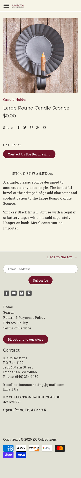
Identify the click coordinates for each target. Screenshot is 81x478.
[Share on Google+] (38, 127)
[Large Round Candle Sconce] (40, 55)
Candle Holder (15, 99)
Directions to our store (25, 339)
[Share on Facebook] (18, 127)
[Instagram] (21, 293)
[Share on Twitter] (25, 127)
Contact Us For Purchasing (29, 154)
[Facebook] (6, 293)
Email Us (10, 389)
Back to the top (60, 257)
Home (8, 307)
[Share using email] (44, 127)
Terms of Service (17, 328)
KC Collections (45, 439)
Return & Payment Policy (24, 317)
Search (9, 312)
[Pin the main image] (31, 127)
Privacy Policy (15, 323)
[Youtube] (14, 293)
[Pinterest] (29, 293)
